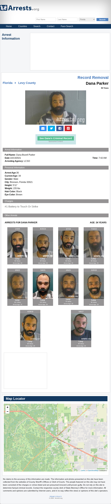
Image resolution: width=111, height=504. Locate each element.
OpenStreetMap (93, 470)
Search (36, 26)
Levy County (27, 83)
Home (9, 26)
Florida (7, 83)
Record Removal (93, 77)
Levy (17, 258)
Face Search (67, 26)
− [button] (7, 411)
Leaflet (83, 470)
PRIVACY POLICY (56, 496)
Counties (22, 26)
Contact (50, 26)
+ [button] (7, 407)
